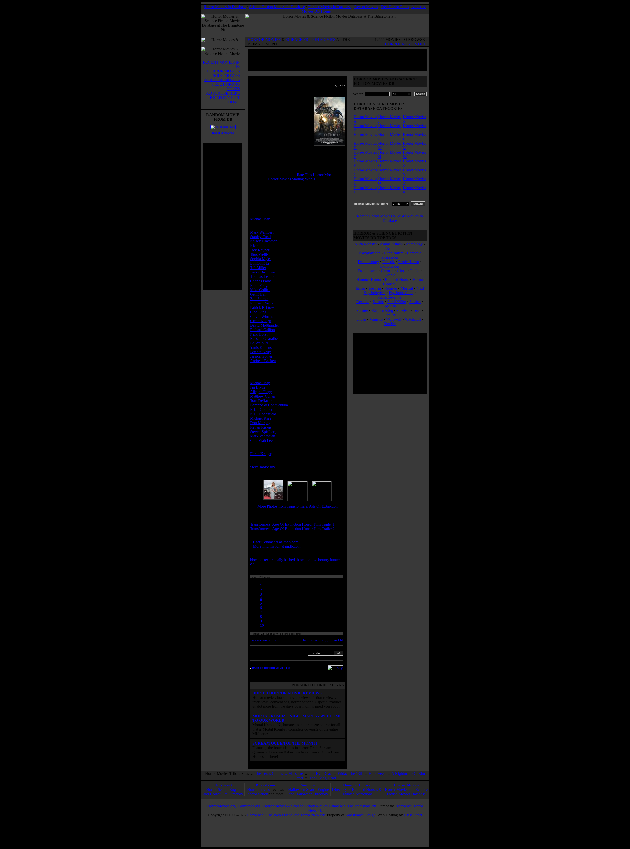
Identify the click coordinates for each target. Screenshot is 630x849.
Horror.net (223, 785)
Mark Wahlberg (262, 232)
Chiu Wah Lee (261, 440)
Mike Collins (260, 290)
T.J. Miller (258, 268)
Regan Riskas (260, 427)
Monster (390, 288)
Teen (417, 310)
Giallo (414, 271)
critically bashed (282, 560)
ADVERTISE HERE (223, 93)
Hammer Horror (368, 279)
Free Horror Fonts (395, 7)
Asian (389, 248)
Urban (361, 319)
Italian (360, 288)
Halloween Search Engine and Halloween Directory (308, 791)
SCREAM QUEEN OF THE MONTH (284, 743)
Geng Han (258, 294)
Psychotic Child (401, 293)
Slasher (415, 302)
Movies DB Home (316, 11)
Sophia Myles (260, 259)
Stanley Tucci (260, 237)
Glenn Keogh (260, 321)
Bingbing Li (259, 263)
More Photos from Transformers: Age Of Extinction (297, 506)
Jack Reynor (259, 250)
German (387, 271)
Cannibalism (393, 253)
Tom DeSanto (261, 401)
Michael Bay (260, 219)
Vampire (376, 319)
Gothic (389, 275)
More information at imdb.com (276, 546)
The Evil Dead (320, 773)
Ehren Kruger (260, 454)
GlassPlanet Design (360, 815)
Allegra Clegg (261, 392)
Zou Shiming (260, 299)
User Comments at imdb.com (275, 542)
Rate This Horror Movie (315, 175)
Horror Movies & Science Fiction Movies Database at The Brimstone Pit (319, 806)
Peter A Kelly (260, 352)
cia (252, 564)
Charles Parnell (262, 281)
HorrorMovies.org (221, 806)
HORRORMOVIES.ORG (406, 44)
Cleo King (258, 312)
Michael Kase (260, 418)
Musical (407, 288)
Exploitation (389, 266)
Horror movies (258, 789)
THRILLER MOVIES (222, 80)
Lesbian (375, 288)
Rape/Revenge (389, 297)
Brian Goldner (261, 409)
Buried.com (265, 785)
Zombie (390, 324)
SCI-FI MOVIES (226, 75)
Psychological (374, 293)
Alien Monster (365, 244)
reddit (338, 640)
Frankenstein (368, 271)
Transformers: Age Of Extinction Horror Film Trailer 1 (292, 524)
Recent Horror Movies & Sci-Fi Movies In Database (390, 218)
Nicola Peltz (259, 245)
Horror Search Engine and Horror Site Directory (223, 791)
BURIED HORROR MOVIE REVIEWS (287, 693)
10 (262, 625)
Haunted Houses (356, 785)
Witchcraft (413, 319)
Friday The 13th (350, 773)
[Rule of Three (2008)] (223, 126)
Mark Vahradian (262, 436)
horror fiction (258, 794)
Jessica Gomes (261, 356)
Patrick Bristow (262, 307)
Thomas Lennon (263, 276)
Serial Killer (396, 302)
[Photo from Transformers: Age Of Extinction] (273, 500)
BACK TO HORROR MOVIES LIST (272, 668)
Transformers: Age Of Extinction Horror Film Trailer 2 (292, 529)
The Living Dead (322, 778)
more (264, 564)
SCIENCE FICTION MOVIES (310, 39)
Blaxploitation (369, 253)
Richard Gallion (262, 330)
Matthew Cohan (262, 396)
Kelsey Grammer (263, 241)
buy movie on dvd (264, 640)
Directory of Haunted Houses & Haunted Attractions (357, 791)
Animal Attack (391, 244)
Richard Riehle (261, 303)
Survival (403, 310)
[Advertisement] (222, 216)
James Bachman (262, 272)
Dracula (388, 262)
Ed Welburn (259, 343)
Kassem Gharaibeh (265, 338)
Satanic (378, 302)
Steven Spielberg (263, 432)
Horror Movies (406, 785)
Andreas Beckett (263, 361)
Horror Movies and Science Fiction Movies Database (406, 791)
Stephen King (382, 310)
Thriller (389, 315)
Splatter (362, 310)
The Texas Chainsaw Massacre (279, 773)
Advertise (418, 7)
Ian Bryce (257, 387)
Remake (362, 302)
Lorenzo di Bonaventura (269, 405)
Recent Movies (366, 7)
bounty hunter (329, 560)
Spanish (390, 306)
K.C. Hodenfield (263, 414)
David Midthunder (264, 325)
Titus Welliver (261, 254)
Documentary (368, 262)
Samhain (308, 785)
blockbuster (259, 560)
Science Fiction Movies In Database (277, 7)
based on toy (306, 560)
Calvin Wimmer (262, 316)
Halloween (377, 773)
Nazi (420, 288)
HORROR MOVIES (264, 39)
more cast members (269, 370)
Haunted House (397, 279)
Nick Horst (258, 334)
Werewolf (393, 319)
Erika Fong (259, 285)
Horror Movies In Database (225, 7)
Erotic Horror (408, 262)
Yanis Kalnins (261, 347)
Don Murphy (260, 423)
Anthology (414, 244)
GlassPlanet (413, 815)
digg (325, 640)
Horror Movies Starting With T (292, 179)
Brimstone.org (249, 806)
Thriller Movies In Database (329, 7)
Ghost (401, 271)
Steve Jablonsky (262, 467)
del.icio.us (310, 640)
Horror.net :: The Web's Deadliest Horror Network (286, 815)
